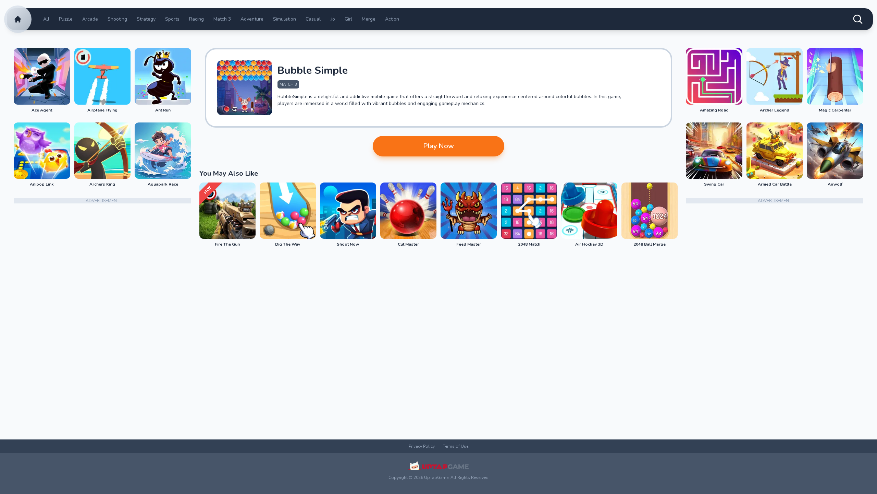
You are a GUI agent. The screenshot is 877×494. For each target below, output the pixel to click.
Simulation (284, 19)
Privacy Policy (422, 446)
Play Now (438, 146)
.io (332, 19)
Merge (368, 19)
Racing (196, 19)
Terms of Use (455, 446)
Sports (172, 19)
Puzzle (66, 19)
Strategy (146, 19)
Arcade (90, 19)
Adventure (251, 19)
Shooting (117, 19)
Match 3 (222, 19)
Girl (348, 19)
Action (392, 19)
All (46, 19)
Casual (313, 19)
